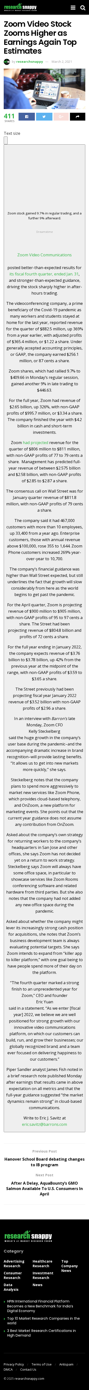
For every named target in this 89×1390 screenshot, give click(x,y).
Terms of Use (42, 1364)
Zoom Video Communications (44, 255)
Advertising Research (14, 1263)
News (38, 1284)
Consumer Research (13, 1275)
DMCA (8, 1369)
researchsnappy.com (29, 1379)
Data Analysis (11, 1287)
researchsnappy (29, 61)
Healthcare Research (42, 1263)
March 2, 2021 (62, 61)
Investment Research (43, 1275)
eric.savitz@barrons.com (44, 1124)
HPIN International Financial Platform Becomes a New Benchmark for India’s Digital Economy (40, 1306)
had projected (35, 442)
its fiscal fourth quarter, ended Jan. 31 (44, 274)
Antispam (66, 1364)
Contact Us (28, 1369)
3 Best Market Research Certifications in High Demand (41, 1333)
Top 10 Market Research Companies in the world (43, 1321)
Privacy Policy (14, 1364)
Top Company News (69, 1266)
